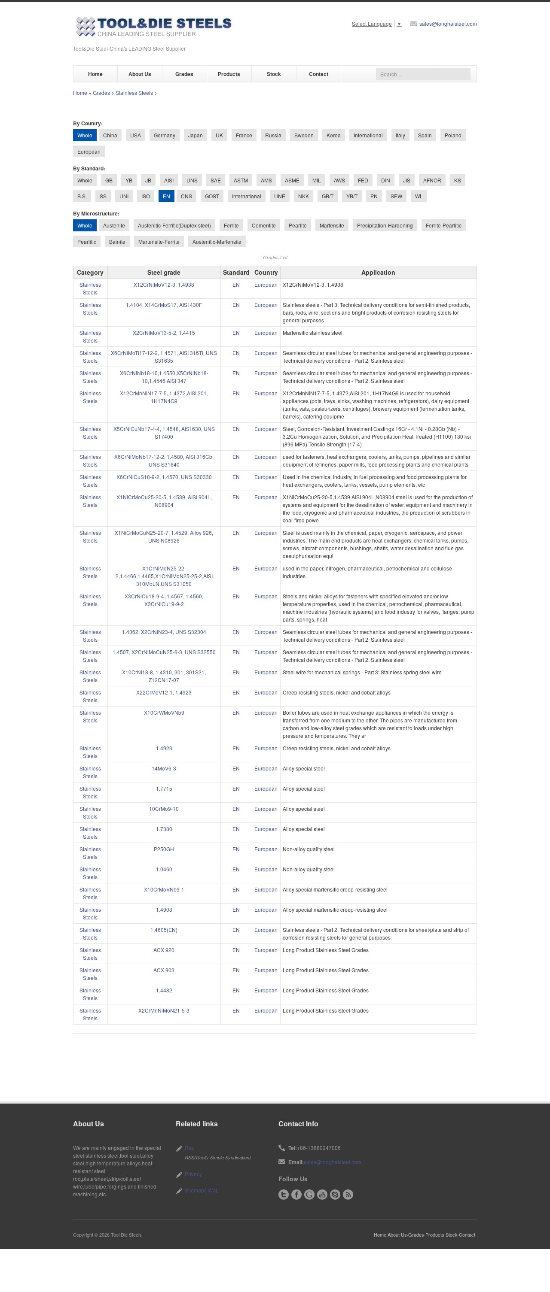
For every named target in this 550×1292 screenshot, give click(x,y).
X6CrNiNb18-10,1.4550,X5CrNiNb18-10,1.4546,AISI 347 (164, 376)
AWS (339, 180)
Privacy (193, 1173)
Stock (274, 74)
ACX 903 (163, 970)
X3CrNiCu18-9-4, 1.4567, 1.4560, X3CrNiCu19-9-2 (164, 599)
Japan (195, 135)
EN (236, 284)
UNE (279, 196)
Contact (318, 74)
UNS (192, 180)
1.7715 (164, 788)
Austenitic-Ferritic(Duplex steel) (174, 225)
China (110, 135)
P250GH (164, 848)
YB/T (352, 196)
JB (148, 180)
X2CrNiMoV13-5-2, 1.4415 (164, 332)
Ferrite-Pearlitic (443, 225)
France (244, 135)
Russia (273, 135)
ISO (145, 196)
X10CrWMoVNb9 (164, 712)
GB (109, 180)
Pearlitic (86, 241)
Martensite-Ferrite (159, 241)
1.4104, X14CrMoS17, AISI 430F (164, 304)
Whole (84, 180)
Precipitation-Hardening (385, 225)
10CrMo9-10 (164, 808)
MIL (316, 180)
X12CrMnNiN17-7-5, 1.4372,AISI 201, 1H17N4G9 (164, 396)
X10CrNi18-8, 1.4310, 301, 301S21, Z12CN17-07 (164, 675)
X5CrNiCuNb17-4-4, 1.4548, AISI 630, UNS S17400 (164, 432)
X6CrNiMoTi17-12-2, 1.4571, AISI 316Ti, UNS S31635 (164, 356)
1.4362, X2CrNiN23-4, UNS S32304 (164, 631)
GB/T (327, 196)
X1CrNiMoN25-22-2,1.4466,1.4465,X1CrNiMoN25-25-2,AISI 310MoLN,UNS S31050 (164, 575)
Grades (184, 74)
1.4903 (164, 909)
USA (135, 135)
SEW (396, 196)
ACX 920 (163, 949)
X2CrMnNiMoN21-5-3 (163, 1010)
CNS (186, 196)
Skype (335, 1194)
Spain (425, 135)
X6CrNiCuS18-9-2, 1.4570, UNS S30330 (164, 476)
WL (419, 196)
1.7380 (164, 828)
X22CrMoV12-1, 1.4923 (164, 692)
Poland (453, 135)
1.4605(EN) (163, 929)
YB (128, 180)
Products (229, 74)
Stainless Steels (134, 92)
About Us (139, 74)
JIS (406, 180)
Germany (164, 135)
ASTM (241, 180)
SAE (216, 180)
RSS (348, 1194)
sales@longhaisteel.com (448, 23)
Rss (189, 1147)
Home (95, 74)
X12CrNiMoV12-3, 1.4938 (164, 284)
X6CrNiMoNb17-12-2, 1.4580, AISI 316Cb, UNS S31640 (164, 460)
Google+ (309, 1194)
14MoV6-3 (164, 768)
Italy (400, 135)
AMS (266, 180)
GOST (212, 196)
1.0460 (164, 869)
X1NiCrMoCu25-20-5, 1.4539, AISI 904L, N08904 (164, 500)
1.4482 (164, 990)
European (89, 151)
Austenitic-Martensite (216, 241)
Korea (334, 135)
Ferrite (231, 225)
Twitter (283, 1194)
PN (374, 196)
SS (103, 196)
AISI (169, 180)
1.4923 (164, 748)
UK (219, 135)
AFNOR (432, 180)
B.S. (82, 196)
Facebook (296, 1194)
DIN (385, 180)
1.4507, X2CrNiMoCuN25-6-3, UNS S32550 (164, 651)
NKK (303, 196)
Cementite (264, 225)
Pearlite (298, 225)
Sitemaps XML (202, 1190)
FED (363, 180)
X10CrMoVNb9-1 (164, 889)
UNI (123, 196)
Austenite (114, 225)
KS (457, 180)
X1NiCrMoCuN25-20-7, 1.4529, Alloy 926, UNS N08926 (164, 536)
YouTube (322, 1194)
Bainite (117, 241)
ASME (292, 180)
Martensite (332, 225)
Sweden (304, 135)
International (368, 135)
